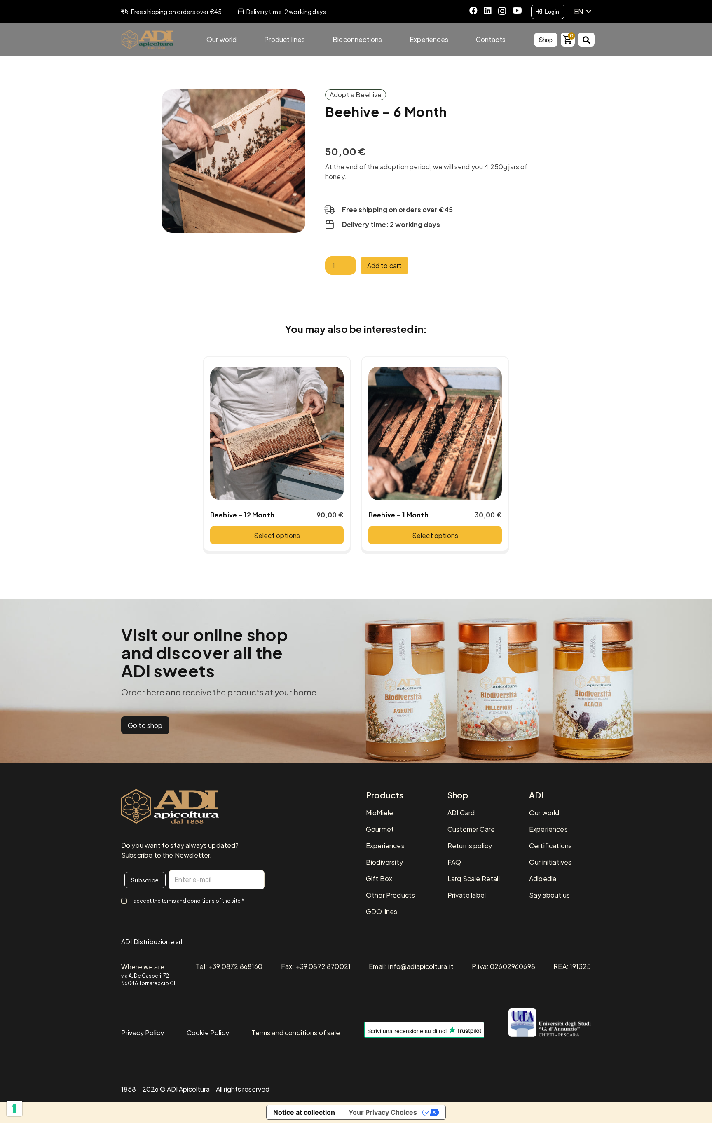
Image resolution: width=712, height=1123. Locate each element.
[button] (582, 11)
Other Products (390, 895)
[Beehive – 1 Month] (435, 433)
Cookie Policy (208, 1032)
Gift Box (379, 878)
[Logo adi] (170, 806)
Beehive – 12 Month (242, 514)
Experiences (385, 845)
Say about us (549, 895)
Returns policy (469, 845)
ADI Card (461, 812)
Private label (466, 895)
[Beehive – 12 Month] (277, 433)
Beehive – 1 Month (398, 514)
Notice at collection (304, 1112)
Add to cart (384, 265)
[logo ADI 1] (147, 39)
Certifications (550, 845)
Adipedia (542, 878)
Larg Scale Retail (473, 878)
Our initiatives (550, 862)
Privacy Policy (142, 1032)
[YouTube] (517, 11)
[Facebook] (473, 11)
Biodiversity (384, 862)
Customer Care (471, 829)
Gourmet (380, 829)
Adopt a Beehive (356, 94)
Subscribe (145, 880)
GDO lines (381, 911)
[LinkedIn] (488, 11)
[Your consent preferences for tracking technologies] (14, 1108)
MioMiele (379, 812)
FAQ (454, 862)
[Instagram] (502, 11)
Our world (544, 812)
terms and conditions (188, 901)
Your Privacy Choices (383, 1112)
